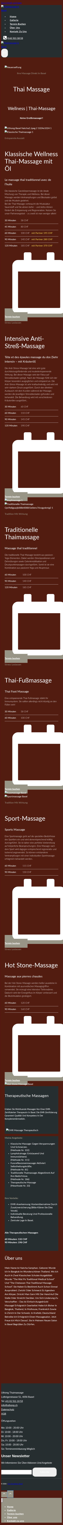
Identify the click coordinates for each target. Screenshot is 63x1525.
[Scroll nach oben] (4, 1494)
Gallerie (14, 20)
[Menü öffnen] (4, 53)
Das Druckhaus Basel (15, 1484)
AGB (3, 1414)
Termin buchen (18, 24)
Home (13, 17)
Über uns (15, 28)
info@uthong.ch (9, 1405)
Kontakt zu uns (18, 32)
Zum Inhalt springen (11, 3)
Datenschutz (7, 1409)
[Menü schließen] (2, 1500)
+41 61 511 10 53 (14, 1401)
